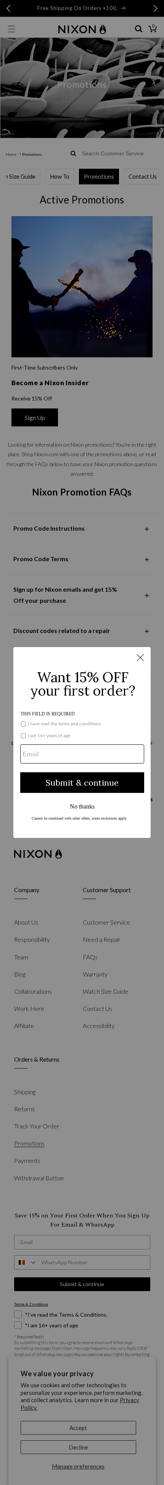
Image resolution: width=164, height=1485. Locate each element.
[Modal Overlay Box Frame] (82, 742)
